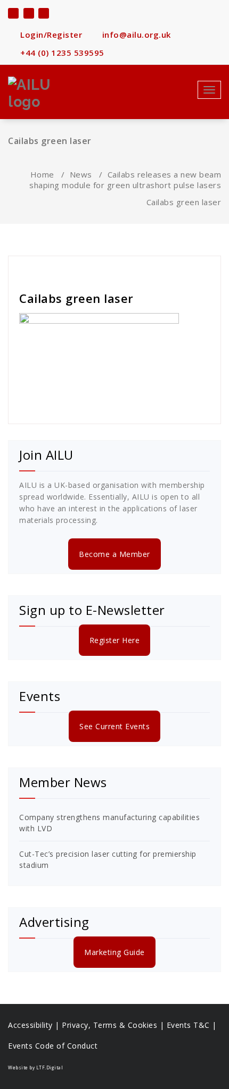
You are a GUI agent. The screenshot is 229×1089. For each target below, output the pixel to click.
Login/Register (50, 34)
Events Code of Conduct (52, 1046)
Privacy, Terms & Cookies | (114, 1025)
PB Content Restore (59, 269)
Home (42, 174)
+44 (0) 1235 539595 (61, 52)
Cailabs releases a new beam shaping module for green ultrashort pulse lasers (125, 179)
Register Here (114, 640)
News (81, 174)
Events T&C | (192, 1025)
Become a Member (114, 554)
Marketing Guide (114, 952)
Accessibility (30, 1025)
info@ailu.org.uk (135, 34)
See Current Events (114, 726)
